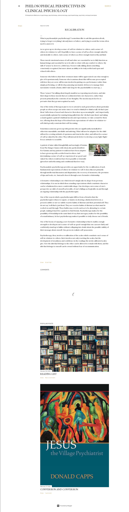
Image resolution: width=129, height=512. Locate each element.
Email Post (48, 262)
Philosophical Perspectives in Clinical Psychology (55, 8)
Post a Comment (50, 377)
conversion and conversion (59, 489)
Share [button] (20, 26)
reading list (48, 373)
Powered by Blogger (66, 505)
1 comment (48, 493)
